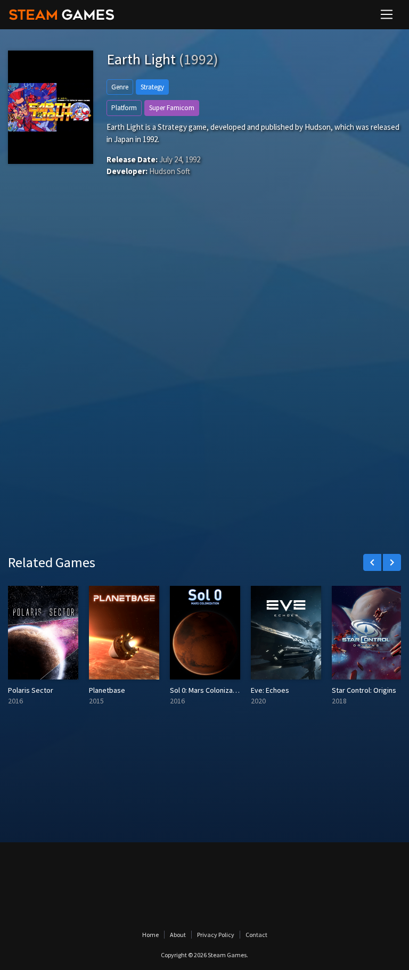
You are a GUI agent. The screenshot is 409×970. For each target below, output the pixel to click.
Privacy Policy (215, 935)
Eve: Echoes (270, 690)
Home (150, 935)
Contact (256, 935)
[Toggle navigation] (386, 14)
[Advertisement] (204, 298)
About (178, 935)
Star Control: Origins (364, 690)
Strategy (152, 87)
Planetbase (107, 690)
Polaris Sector (30, 690)
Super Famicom (171, 107)
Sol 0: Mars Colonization (207, 690)
